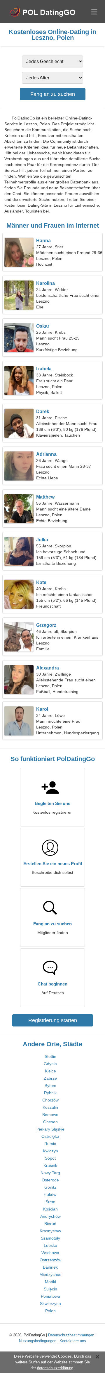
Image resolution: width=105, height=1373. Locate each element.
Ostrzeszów (50, 1260)
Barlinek (50, 1267)
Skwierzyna (50, 1303)
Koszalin (50, 1107)
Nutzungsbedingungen (37, 1341)
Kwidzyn (50, 1151)
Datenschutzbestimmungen (71, 1335)
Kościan (50, 1209)
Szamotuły (50, 1238)
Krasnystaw (50, 1231)
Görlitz (50, 1187)
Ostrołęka (50, 1136)
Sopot (50, 1158)
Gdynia (50, 1063)
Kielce (50, 1071)
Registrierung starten (52, 1020)
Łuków (50, 1194)
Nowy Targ (50, 1172)
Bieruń (50, 1223)
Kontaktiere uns (73, 1341)
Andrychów (50, 1216)
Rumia (50, 1143)
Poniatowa (50, 1296)
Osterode (50, 1180)
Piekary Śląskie (50, 1129)
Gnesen (50, 1122)
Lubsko (50, 1245)
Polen (50, 1310)
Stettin (50, 1056)
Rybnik (50, 1092)
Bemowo (50, 1114)
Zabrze (50, 1078)
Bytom (50, 1085)
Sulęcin (50, 1289)
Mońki (50, 1281)
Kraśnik (50, 1165)
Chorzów (50, 1100)
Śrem (50, 1201)
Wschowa (50, 1252)
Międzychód (50, 1274)
